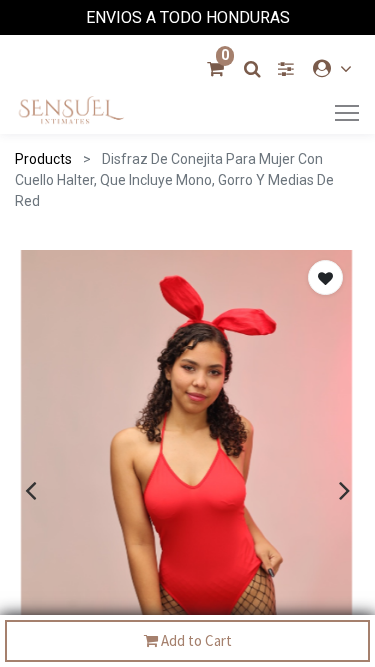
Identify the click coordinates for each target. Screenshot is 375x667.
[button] (325, 277)
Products (43, 159)
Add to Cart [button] (195, 640)
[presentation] (30, 490)
